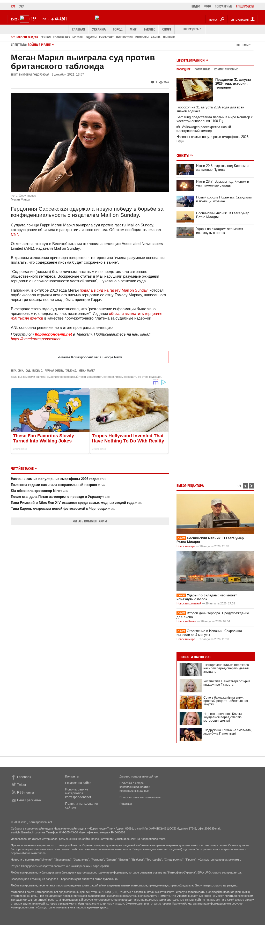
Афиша (155, 37)
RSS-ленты (25, 792)
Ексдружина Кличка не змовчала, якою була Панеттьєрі (227, 731)
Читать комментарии (90, 521)
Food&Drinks (61, 37)
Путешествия (124, 37)
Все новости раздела (24, 37)
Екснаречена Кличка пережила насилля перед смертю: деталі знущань (226, 668)
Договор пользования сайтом (139, 776)
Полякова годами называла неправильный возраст (58, 485)
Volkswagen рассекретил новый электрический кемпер (203, 129)
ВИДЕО (196, 6)
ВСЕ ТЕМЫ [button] (242, 45)
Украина (99, 29)
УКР (21, 6)
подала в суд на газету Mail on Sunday (114, 290)
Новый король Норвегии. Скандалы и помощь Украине (224, 199)
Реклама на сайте (78, 783)
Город (117, 29)
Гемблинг (169, 37)
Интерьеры (142, 37)
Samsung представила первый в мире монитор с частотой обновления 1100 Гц (214, 119)
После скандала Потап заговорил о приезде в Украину (60, 497)
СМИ (20, 370)
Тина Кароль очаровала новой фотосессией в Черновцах (63, 508)
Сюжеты (182, 155)
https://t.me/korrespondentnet (35, 339)
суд (28, 370)
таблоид (70, 370)
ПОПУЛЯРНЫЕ (223, 6)
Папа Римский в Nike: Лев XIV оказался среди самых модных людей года (76, 503)
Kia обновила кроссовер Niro (39, 491)
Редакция (126, 803)
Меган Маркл (87, 370)
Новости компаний (188, 603)
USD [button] (44, 19)
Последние (183, 69)
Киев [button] (14, 19)
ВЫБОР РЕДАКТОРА (190, 485)
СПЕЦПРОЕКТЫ (245, 6)
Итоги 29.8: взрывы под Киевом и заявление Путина (222, 168)
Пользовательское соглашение (140, 797)
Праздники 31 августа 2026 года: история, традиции (233, 83)
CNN (15, 234)
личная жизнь (54, 370)
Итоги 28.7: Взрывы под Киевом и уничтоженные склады (222, 183)
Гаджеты (91, 37)
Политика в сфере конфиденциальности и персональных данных (135, 786)
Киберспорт (106, 37)
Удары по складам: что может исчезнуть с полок (219, 231)
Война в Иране (39, 44)
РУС (13, 6)
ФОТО (207, 6)
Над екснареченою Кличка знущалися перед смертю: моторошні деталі (222, 717)
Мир (133, 29)
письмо (37, 370)
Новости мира (185, 546)
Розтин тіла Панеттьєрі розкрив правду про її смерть (226, 682)
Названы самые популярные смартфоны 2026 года (58, 479)
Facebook (24, 777)
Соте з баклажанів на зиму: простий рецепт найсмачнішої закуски (225, 701)
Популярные (202, 69)
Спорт (166, 29)
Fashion (46, 37)
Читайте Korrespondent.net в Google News (89, 357)
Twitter (21, 785)
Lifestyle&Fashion (190, 60)
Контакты (72, 776)
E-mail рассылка (29, 800)
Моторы (77, 37)
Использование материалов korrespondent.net (78, 793)
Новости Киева (186, 621)
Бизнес (149, 29)
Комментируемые (226, 69)
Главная (78, 29)
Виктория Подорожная (34, 74)
